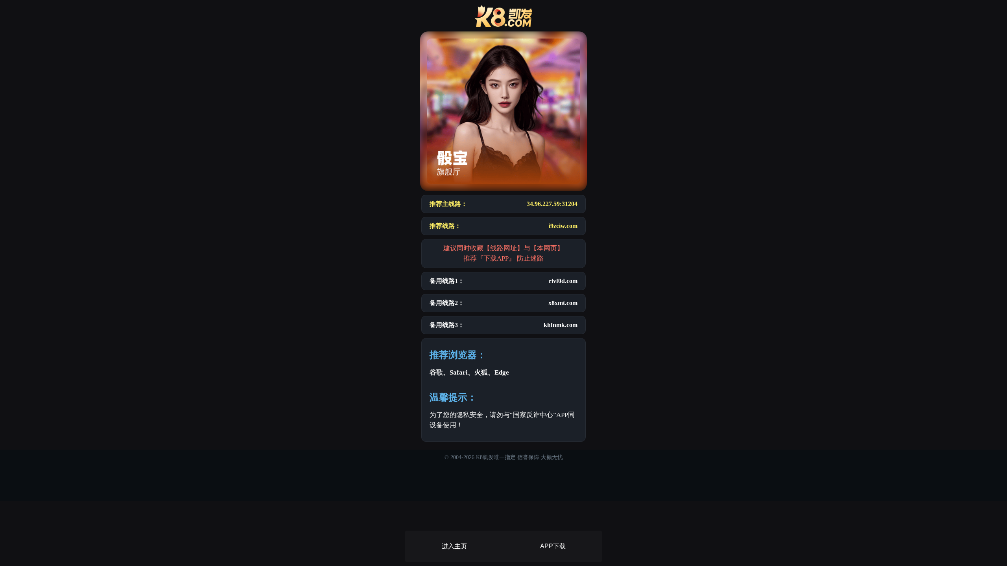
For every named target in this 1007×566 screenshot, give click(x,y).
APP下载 (553, 546)
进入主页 (454, 546)
